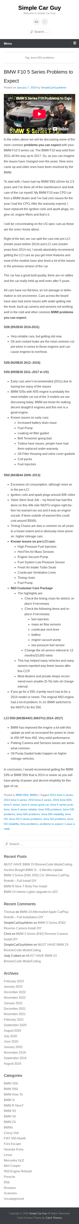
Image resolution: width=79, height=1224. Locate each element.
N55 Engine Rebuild (18, 1171)
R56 (7, 1182)
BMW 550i (22, 794)
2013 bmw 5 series (15, 799)
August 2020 (12, 1030)
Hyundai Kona (13, 1149)
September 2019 (15, 1058)
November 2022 (15, 997)
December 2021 (15, 1008)
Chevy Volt (11, 1133)
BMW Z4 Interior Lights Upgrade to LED (31, 891)
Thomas (9, 911)
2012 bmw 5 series (61, 794)
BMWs (34, 794)
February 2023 (14, 981)
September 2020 (15, 1025)
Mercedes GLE (14, 1160)
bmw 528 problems (50, 809)
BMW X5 (10, 1110)
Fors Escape (12, 1143)
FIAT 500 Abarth (15, 1138)
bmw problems (29, 823)
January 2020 (13, 1047)
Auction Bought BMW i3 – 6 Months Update (33, 870)
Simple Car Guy (39, 8)
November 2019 (15, 1052)
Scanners (10, 1193)
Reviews (10, 1187)
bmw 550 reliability (52, 814)
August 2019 (12, 1063)
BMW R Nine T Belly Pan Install (25, 886)
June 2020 (11, 1041)
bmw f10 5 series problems (25, 818)
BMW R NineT (14, 1105)
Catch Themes (54, 1217)
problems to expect (51, 823)
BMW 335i (11, 1083)
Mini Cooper (12, 1165)
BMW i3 (9, 1100)
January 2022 (13, 1003)
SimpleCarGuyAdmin (53, 87)
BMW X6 (10, 1116)
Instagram (44, 22)
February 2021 (14, 1019)
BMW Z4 (10, 1122)
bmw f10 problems (55, 818)
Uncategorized (14, 1198)
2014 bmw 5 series (39, 799)
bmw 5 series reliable (24, 809)
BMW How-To (13, 1094)
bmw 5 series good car (35, 804)
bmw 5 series (12, 804)
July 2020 (10, 1036)
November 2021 (15, 1014)
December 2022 (15, 992)
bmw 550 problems (28, 814)
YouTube (36, 22)
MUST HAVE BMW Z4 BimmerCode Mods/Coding (38, 864)
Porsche (9, 1176)
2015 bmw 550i (62, 799)
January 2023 (13, 986)
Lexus (8, 1155)
